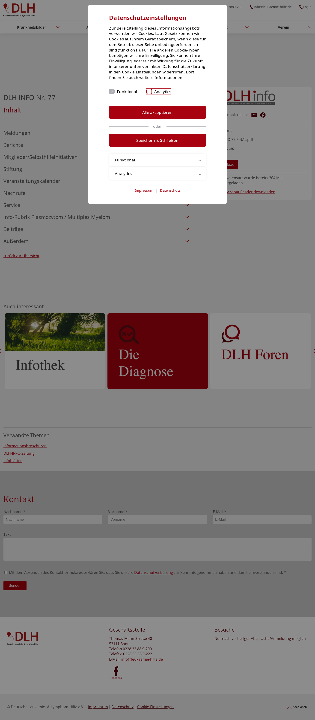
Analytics (162, 91)
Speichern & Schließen (157, 140)
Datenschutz (170, 190)
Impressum (144, 190)
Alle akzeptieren (157, 112)
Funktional (127, 91)
